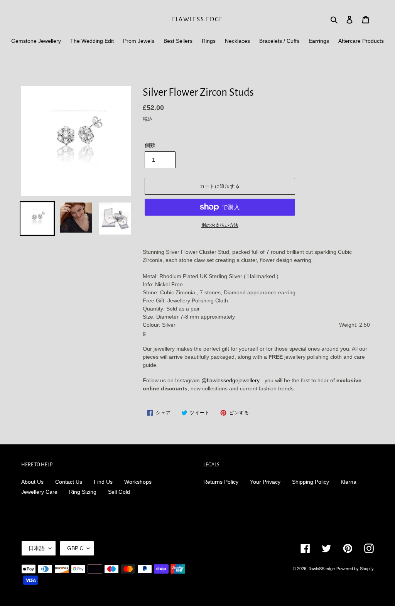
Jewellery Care (39, 492)
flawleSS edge (197, 19)
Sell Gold (119, 492)
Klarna (348, 482)
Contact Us (68, 482)
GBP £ (75, 548)
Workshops (138, 482)
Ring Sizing (82, 492)
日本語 (37, 548)
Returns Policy (220, 482)
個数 (150, 145)
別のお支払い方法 (219, 225)
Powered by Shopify (355, 568)
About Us (32, 482)
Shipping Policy (310, 482)
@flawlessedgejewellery (231, 380)
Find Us (103, 482)
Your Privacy (265, 482)
